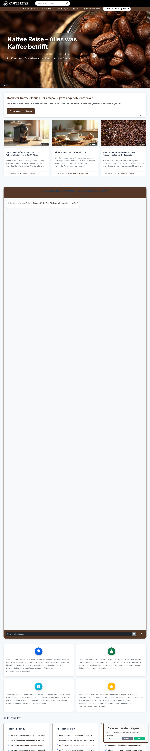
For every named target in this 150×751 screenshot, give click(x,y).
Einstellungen (113, 739)
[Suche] (67, 3)
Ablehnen (127, 739)
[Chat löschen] (134, 634)
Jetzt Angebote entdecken (21, 111)
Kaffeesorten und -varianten (126, 174)
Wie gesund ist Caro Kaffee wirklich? (70, 152)
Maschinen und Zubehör (27, 174)
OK (139, 739)
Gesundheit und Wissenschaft (78, 174)
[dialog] (126, 732)
